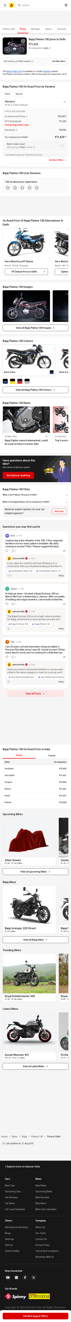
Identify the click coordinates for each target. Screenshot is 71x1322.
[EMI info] (32, 61)
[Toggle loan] (61, 145)
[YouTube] (8, 1277)
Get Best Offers (56, 160)
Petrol (7, 94)
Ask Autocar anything (16, 1227)
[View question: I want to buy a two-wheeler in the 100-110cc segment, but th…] (35, 556)
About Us (40, 1227)
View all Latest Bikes (33, 1066)
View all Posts (33, 693)
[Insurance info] (17, 130)
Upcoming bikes (44, 1191)
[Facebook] (25, 1277)
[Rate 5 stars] (37, 187)
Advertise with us (45, 1257)
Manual (19, 94)
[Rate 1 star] (7, 187)
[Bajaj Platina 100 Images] (26, 306)
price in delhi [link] (53, 1136)
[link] (29, 837)
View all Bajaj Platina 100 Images (33, 328)
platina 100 (37, 1136)
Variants (61, 29)
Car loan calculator (15, 1209)
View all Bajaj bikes (33, 939)
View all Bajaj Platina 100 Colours (34, 390)
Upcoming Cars (13, 1191)
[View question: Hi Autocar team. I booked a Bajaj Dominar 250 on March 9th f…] (35, 609)
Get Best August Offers (35, 1316)
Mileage (35, 29)
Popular (51, 755)
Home (4, 1136)
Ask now (59, 511)
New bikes (41, 1185)
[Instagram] (16, 1277)
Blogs (8, 1233)
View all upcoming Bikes (33, 871)
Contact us (41, 1239)
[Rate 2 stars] (15, 187)
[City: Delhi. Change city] (66, 5)
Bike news (41, 1203)
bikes (15, 1136)
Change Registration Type (17, 125)
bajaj (24, 1136)
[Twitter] (34, 1277)
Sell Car (9, 1245)
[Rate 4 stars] (29, 187)
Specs (48, 29)
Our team (41, 1233)
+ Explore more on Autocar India (22, 1166)
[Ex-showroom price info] (27, 116)
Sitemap (9, 1239)
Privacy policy (43, 1245)
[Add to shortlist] (23, 41)
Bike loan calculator (46, 1209)
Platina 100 (9, 29)
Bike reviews (42, 1197)
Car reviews (11, 1197)
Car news (10, 1203)
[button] (26, 243)
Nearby (19, 755)
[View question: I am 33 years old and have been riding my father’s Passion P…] (35, 662)
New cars (10, 1185)
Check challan (12, 1251)
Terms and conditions (47, 1251)
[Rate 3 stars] (22, 187)
